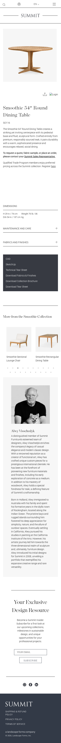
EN (35, 4)
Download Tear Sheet (17, 286)
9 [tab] (48, 368)
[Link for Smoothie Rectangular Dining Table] (48, 339)
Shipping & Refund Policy (15, 713)
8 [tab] (43, 368)
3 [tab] (17, 368)
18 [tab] (45, 372)
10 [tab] (53, 368)
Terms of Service (15, 724)
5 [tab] (28, 368)
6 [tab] (33, 368)
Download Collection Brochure (21, 281)
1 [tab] (7, 368)
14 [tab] (25, 372)
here (53, 166)
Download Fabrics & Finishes (21, 275)
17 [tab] (40, 372)
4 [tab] (23, 368)
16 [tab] (35, 372)
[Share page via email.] (45, 94)
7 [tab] (38, 368)
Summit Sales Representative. (39, 156)
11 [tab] (10, 372)
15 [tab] (30, 372)
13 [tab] (20, 372)
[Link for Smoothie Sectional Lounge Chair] (18, 339)
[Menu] (55, 4)
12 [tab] (15, 372)
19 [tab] (51, 372)
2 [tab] (12, 368)
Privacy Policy (13, 719)
